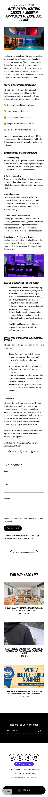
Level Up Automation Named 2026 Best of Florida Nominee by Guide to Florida (24, 692)
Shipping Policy (33, 770)
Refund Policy (21, 770)
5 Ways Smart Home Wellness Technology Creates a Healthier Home (24, 609)
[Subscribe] (39, 731)
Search (11, 770)
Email (6, 484)
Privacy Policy (9, 538)
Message (7, 498)
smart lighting (19, 5)
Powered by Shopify (32, 777)
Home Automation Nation (25, 552)
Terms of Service (23, 538)
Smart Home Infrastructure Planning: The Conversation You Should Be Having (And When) (24, 651)
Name (6, 471)
